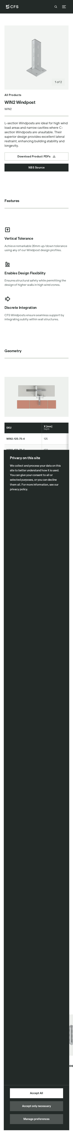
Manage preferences (36, 1119)
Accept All (36, 1093)
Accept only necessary (36, 1106)
